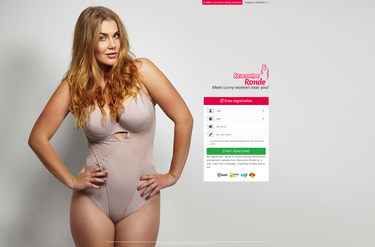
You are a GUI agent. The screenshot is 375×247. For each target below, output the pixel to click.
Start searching (236, 151)
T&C (251, 141)
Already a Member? (256, 2)
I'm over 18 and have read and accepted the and (237, 142)
